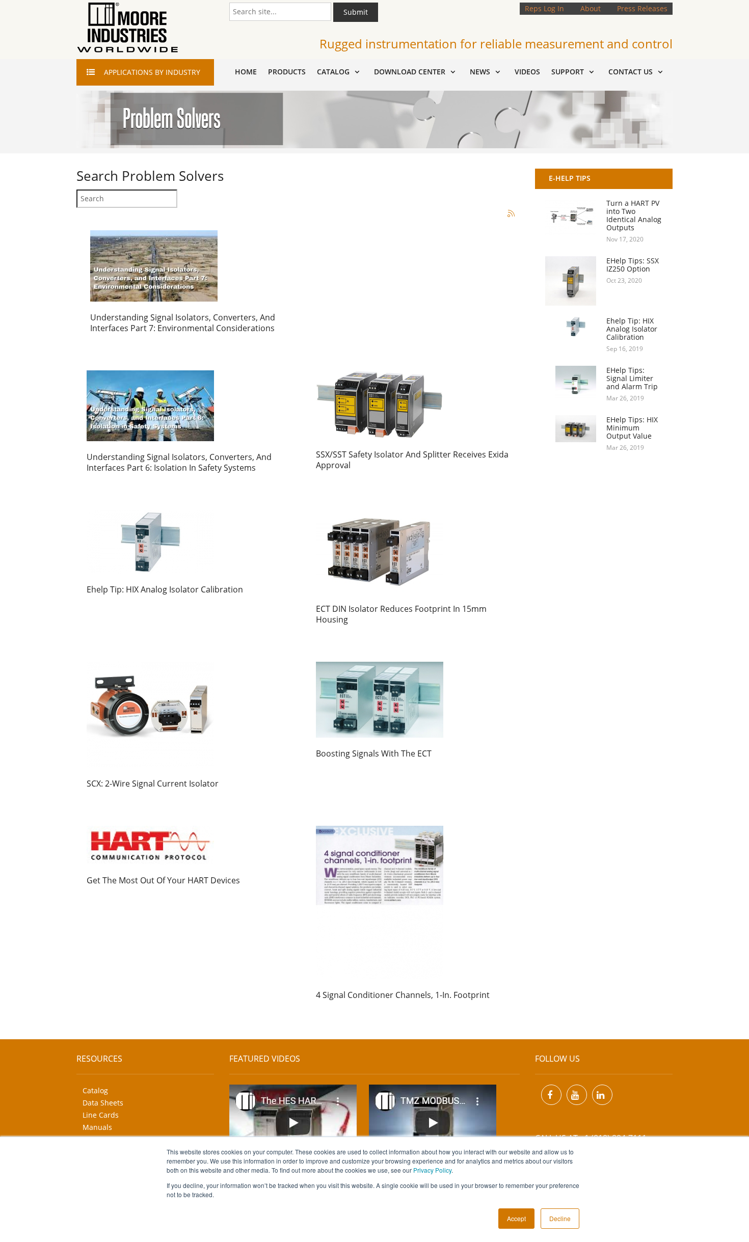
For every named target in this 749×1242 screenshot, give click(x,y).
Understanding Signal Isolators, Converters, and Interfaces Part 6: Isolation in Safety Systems (179, 462)
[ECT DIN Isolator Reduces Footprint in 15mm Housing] (379, 550)
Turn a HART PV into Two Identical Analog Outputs (633, 215)
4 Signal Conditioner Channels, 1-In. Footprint (403, 995)
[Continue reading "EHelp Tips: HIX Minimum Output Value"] (570, 428)
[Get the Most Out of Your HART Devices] (150, 844)
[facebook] (551, 1095)
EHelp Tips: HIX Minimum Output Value (632, 428)
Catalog (95, 1090)
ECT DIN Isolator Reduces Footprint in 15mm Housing (401, 614)
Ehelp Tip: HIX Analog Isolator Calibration (165, 589)
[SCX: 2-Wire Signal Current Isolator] (150, 714)
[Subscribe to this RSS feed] (511, 214)
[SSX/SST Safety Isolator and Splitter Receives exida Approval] (379, 404)
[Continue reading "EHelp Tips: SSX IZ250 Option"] (570, 281)
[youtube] (577, 1095)
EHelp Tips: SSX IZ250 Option (632, 265)
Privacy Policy (432, 1170)
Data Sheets (103, 1103)
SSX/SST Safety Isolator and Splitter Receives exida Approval (412, 460)
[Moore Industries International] (127, 28)
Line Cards (101, 1115)
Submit (355, 12)
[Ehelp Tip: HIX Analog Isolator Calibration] (150, 541)
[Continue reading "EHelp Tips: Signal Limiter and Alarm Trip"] (570, 383)
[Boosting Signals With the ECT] (379, 699)
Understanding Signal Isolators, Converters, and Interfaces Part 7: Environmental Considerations (182, 323)
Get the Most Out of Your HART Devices (163, 880)
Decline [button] (560, 1218)
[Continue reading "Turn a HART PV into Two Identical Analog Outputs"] (570, 217)
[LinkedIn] (602, 1095)
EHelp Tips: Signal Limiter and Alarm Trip (632, 378)
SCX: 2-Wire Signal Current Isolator (153, 783)
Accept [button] (516, 1218)
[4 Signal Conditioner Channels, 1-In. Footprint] (379, 901)
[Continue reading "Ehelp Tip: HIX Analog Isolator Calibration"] (570, 326)
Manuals (97, 1127)
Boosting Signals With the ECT (374, 753)
